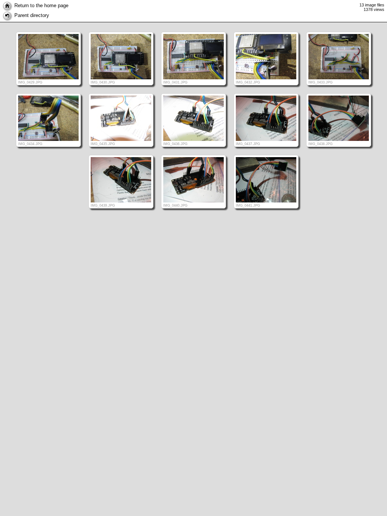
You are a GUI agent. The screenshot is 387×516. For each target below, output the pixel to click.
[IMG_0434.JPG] (48, 93)
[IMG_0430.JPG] (120, 32)
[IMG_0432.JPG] (266, 32)
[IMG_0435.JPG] (120, 93)
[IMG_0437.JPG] (266, 93)
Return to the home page (41, 5)
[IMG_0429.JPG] (48, 32)
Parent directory (31, 15)
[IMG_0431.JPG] (193, 32)
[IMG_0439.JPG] (120, 155)
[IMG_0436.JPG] (193, 93)
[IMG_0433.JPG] (338, 32)
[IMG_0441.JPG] (266, 155)
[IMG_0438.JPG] (338, 93)
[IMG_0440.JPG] (193, 155)
